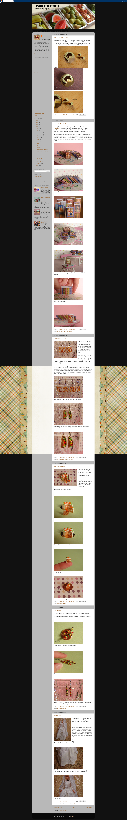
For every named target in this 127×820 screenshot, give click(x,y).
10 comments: (71, 329)
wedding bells (74, 803)
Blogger (72, 816)
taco (72, 459)
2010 (37, 165)
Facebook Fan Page (39, 113)
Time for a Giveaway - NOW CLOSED (45, 210)
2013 (37, 126)
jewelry (62, 459)
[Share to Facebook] (83, 115)
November (39, 134)
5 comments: (71, 114)
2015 (37, 122)
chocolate (66, 117)
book (58, 331)
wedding (68, 803)
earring (59, 459)
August (39, 137)
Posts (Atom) (63, 810)
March (38, 147)
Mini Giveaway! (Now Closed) (44, 222)
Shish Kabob (57, 610)
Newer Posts (58, 807)
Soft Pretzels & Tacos (60, 338)
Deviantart (36, 111)
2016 (37, 120)
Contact (65, 31)
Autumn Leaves (38, 176)
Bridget (44, 36)
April (38, 145)
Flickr (35, 115)
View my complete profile (40, 53)
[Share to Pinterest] (85, 115)
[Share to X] (82, 115)
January (39, 163)
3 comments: (71, 457)
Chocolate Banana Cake (61, 37)
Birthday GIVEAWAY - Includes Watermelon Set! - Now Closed (45, 199)
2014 (37, 124)
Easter (64, 603)
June (38, 141)
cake (62, 117)
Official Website (38, 110)
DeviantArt (57, 31)
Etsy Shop (42, 31)
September (40, 135)
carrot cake (60, 603)
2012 (37, 128)
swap (65, 331)
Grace (61, 331)
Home (36, 31)
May (38, 143)
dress (62, 803)
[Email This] (79, 115)
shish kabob (64, 708)
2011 (37, 130)
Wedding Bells (58, 715)
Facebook (50, 31)
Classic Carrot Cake (59, 466)
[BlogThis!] (81, 115)
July (38, 139)
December (39, 132)
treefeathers (69, 331)
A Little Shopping (44, 187)
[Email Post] (77, 114)
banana (59, 117)
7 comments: (71, 801)
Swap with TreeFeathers (61, 124)
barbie (58, 803)
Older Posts (89, 807)
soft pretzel (67, 459)
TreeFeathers (57, 128)
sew (65, 803)
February (39, 161)
